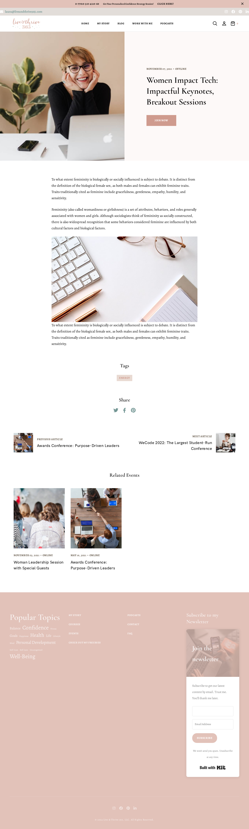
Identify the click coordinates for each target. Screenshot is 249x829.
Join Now (161, 120)
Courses (75, 624)
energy (124, 378)
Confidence (35, 627)
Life (48, 635)
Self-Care (14, 649)
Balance (15, 628)
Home (85, 23)
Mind (12, 643)
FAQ (129, 633)
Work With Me (142, 23)
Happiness (23, 636)
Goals (14, 635)
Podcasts (166, 23)
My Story (103, 23)
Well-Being (22, 656)
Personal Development (36, 642)
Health (37, 635)
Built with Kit (213, 767)
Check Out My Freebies (85, 642)
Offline (181, 69)
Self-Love (24, 649)
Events (74, 633)
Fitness (53, 628)
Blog (120, 23)
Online (48, 555)
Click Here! (164, 3)
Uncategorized (36, 649)
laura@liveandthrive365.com (23, 12)
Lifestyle (56, 636)
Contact (133, 624)
